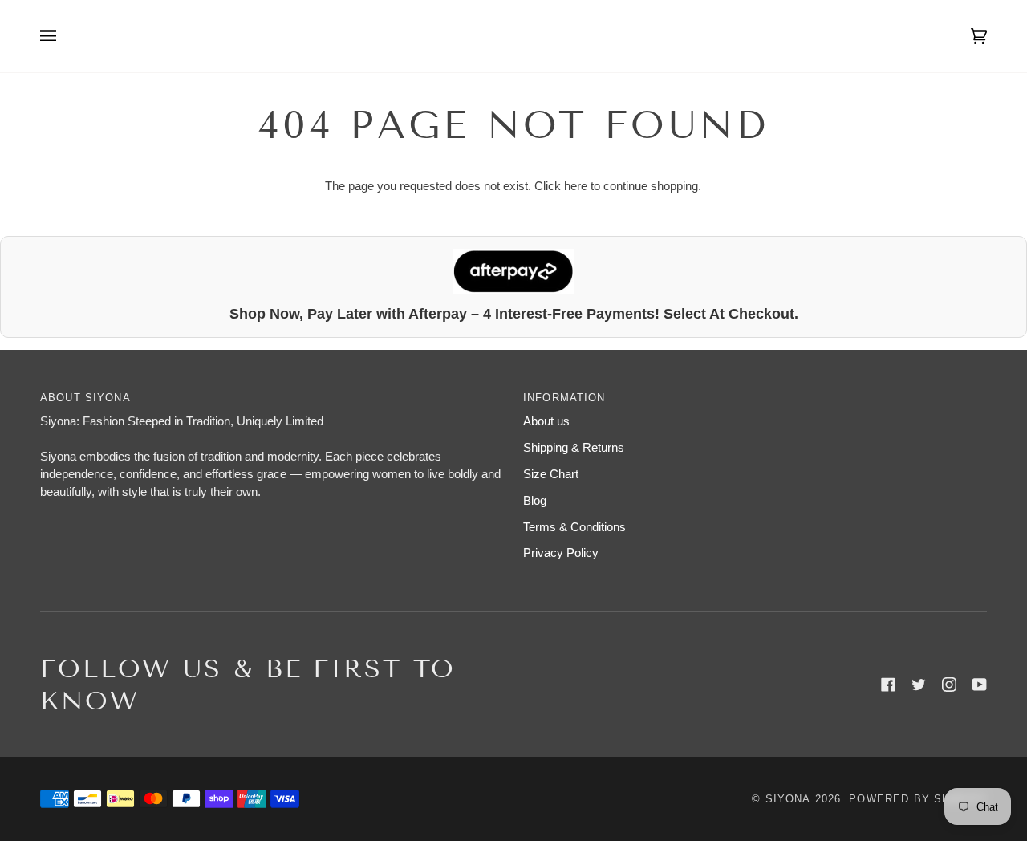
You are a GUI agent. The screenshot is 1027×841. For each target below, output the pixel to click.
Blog (534, 500)
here (575, 186)
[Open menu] (64, 36)
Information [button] (564, 398)
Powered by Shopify (918, 799)
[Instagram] (949, 684)
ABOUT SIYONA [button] (85, 398)
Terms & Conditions (574, 527)
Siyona (788, 799)
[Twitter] (918, 684)
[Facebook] (888, 684)
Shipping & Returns (573, 447)
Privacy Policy (561, 552)
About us (546, 421)
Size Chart (550, 474)
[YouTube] (979, 684)
